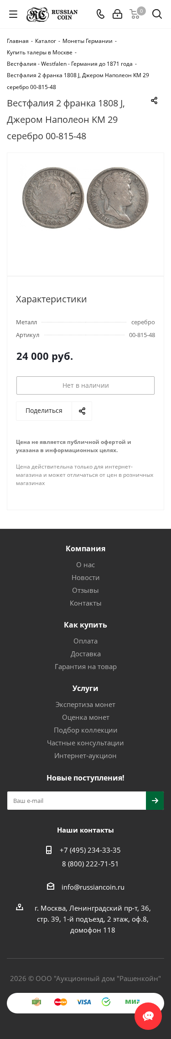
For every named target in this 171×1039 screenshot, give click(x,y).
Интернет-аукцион (85, 755)
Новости (86, 577)
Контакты (86, 602)
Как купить (85, 625)
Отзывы (85, 590)
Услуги (85, 688)
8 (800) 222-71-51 (90, 863)
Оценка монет (85, 717)
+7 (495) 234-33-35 (90, 849)
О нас (85, 564)
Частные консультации (85, 742)
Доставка (86, 653)
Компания (85, 548)
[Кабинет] (117, 14)
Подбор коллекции (86, 729)
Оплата (85, 640)
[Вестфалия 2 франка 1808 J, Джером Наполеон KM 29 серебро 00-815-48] (85, 210)
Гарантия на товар (86, 666)
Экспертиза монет (85, 704)
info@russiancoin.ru (93, 886)
